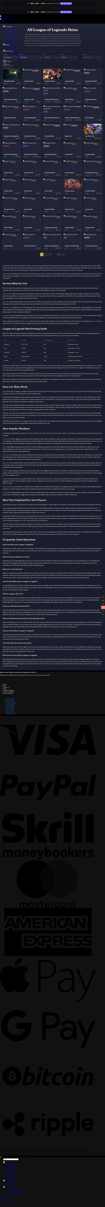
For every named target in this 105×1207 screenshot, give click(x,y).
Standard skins (7, 294)
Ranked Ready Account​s (13, 46)
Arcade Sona (28, 191)
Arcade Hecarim (50, 172)
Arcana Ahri (48, 191)
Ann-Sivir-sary (89, 136)
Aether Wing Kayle (30, 117)
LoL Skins (6, 1194)
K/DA (4, 447)
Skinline (21, 54)
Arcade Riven (8, 191)
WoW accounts (9, 51)
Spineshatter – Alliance (19, 1191)
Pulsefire (5, 479)
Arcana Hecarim (9, 209)
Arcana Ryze (28, 227)
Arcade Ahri (69, 154)
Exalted (11, 323)
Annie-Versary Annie (30, 154)
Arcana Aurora (69, 191)
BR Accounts (10, 34)
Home (4, 684)
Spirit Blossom (7, 455)
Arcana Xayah (69, 227)
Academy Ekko (69, 81)
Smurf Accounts (11, 699)
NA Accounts (10, 28)
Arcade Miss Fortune (91, 172)
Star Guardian (7, 439)
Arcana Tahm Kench (51, 227)
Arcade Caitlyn (90, 154)
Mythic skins (6, 315)
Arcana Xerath (89, 227)
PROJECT (5, 471)
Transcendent (96, 321)
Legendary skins (7, 307)
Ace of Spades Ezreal (10, 99)
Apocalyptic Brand (50, 154)
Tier (44, 54)
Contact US (6, 64)
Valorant (7, 44)
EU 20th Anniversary (15, 1190)
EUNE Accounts (11, 31)
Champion (5, 54)
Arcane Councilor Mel (72, 246)
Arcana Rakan (8, 227)
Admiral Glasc (69, 99)
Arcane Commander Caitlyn (53, 246)
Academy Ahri (28, 81)
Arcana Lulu (89, 209)
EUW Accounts (11, 29)
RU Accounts (10, 40)
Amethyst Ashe (49, 136)
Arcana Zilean (8, 246)
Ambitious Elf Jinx (30, 136)
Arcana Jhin (28, 209)
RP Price (62, 54)
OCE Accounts (10, 32)
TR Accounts (10, 38)
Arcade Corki (8, 172)
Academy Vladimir (91, 81)
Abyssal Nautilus (9, 81)
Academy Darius (50, 81)
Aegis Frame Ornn (10, 117)
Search (85, 54)
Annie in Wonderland (10, 154)
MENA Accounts (11, 41)
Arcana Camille (90, 191)
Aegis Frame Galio (91, 99)
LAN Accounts (11, 35)
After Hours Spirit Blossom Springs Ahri (57, 117)
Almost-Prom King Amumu (12, 136)
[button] (6, 68)
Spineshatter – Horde (18, 57)
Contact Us (6, 687)
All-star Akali (89, 117)
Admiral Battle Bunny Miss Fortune (56, 99)
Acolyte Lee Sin (29, 99)
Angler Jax (68, 136)
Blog (4, 60)
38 (58, 254)
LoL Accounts (8, 26)
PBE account (10, 42)
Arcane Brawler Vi (30, 246)
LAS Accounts (10, 37)
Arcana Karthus (50, 209)
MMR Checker (7, 61)
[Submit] (4, 1161)
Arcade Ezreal (28, 172)
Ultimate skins (23, 321)
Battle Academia (8, 487)
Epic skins (6, 302)
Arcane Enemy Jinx (91, 246)
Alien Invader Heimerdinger (74, 117)
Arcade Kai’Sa (69, 172)
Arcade (5, 492)
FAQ (4, 63)
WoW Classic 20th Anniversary (15, 52)
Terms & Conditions (8, 690)
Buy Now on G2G (66, 3)
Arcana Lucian (69, 209)
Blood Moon (6, 463)
